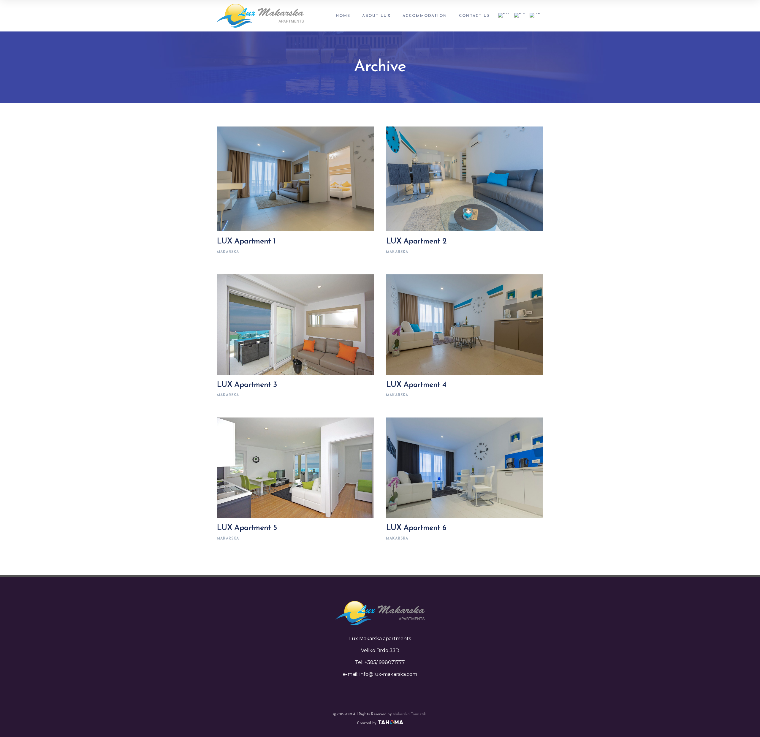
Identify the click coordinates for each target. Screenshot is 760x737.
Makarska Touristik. (409, 714)
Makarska (228, 252)
